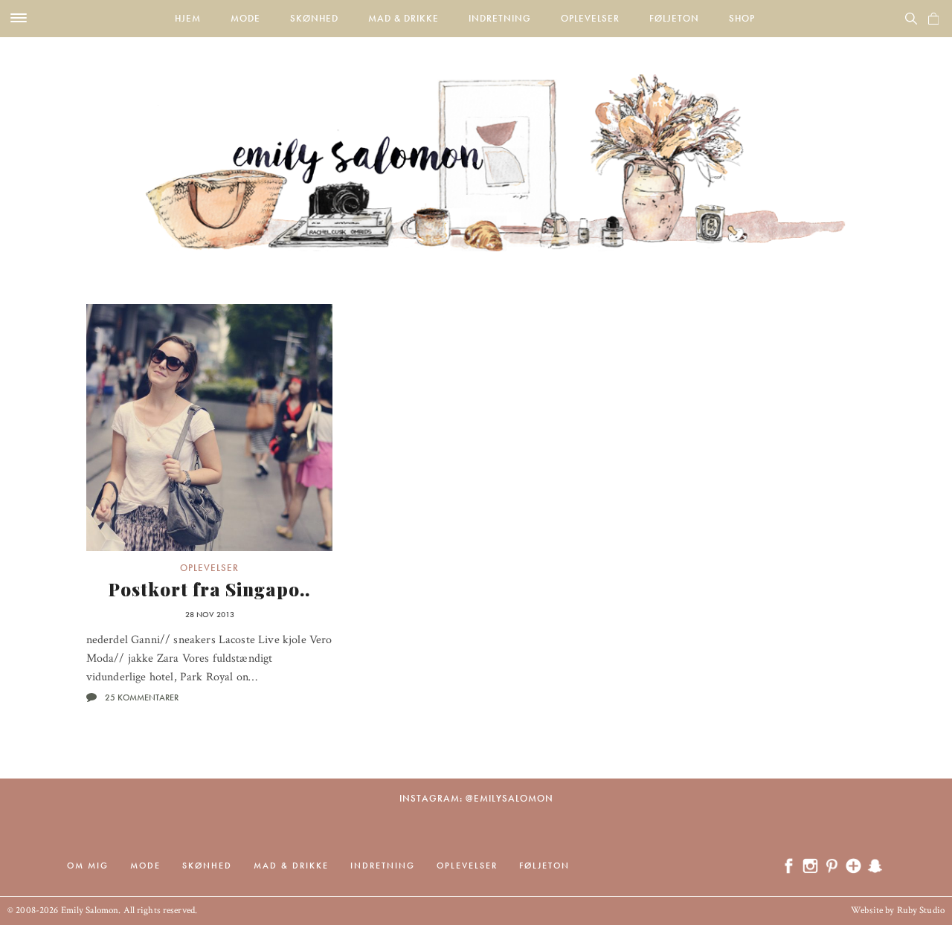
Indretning (500, 18)
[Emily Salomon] (476, 144)
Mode (245, 18)
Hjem (188, 18)
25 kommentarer (141, 697)
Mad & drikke (403, 18)
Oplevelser (590, 18)
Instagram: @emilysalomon (476, 798)
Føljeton (674, 18)
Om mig (88, 865)
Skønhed (314, 18)
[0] (933, 18)
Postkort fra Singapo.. (209, 589)
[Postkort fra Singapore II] (209, 427)
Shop (742, 18)
